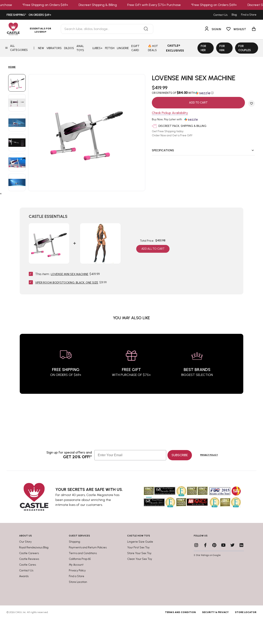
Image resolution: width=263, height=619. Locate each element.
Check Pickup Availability (170, 113)
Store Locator (245, 612)
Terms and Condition (180, 612)
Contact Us (220, 15)
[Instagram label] (196, 545)
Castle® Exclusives (175, 48)
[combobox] (107, 29)
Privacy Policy (209, 455)
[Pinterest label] (214, 545)
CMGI (18, 612)
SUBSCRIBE (180, 455)
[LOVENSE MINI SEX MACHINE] (16, 82)
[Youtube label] (223, 545)
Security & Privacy (215, 612)
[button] (203, 93)
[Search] (145, 29)
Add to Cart (198, 102)
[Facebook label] (205, 545)
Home (12, 66)
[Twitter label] (232, 545)
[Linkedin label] (241, 545)
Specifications (163, 150)
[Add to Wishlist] (251, 103)
